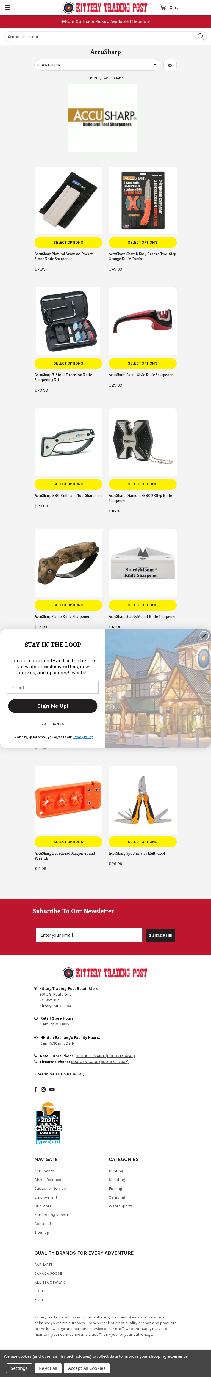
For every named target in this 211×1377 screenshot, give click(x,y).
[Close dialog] (204, 636)
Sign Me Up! (52, 706)
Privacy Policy (83, 737)
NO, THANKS (53, 724)
